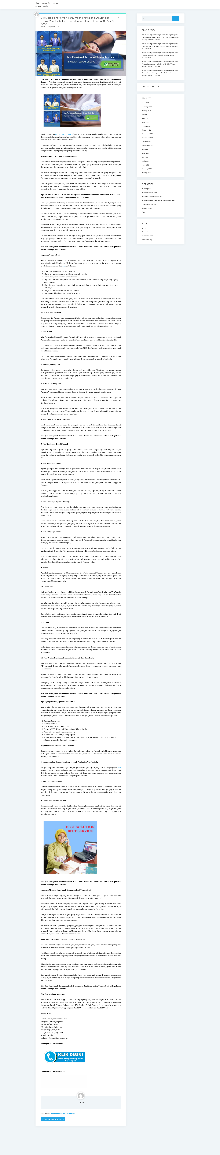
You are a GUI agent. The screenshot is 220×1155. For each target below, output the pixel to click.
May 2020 (145, 157)
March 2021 (146, 122)
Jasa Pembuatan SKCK (149, 193)
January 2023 (146, 111)
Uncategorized (147, 208)
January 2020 (146, 173)
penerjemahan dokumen (64, 134)
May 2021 (145, 114)
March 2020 (146, 165)
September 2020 (147, 145)
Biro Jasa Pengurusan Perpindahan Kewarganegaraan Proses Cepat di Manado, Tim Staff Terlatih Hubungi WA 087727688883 (160, 46)
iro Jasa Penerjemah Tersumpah (53, 1119)
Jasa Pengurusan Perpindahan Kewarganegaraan (158, 200)
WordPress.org (147, 240)
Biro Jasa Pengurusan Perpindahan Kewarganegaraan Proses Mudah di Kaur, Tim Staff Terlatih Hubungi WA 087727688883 (160, 55)
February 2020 (147, 169)
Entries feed (146, 232)
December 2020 (147, 134)
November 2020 (147, 138)
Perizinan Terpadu (47, 3)
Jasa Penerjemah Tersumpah (63, 1113)
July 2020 (145, 149)
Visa (143, 212)
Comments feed (147, 236)
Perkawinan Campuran (149, 204)
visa (63, 266)
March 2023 (146, 103)
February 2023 (147, 107)
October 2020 (146, 142)
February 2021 (147, 126)
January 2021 (146, 130)
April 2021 (145, 118)
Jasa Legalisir (146, 189)
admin (81, 1102)
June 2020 (145, 153)
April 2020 (145, 161)
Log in (144, 228)
